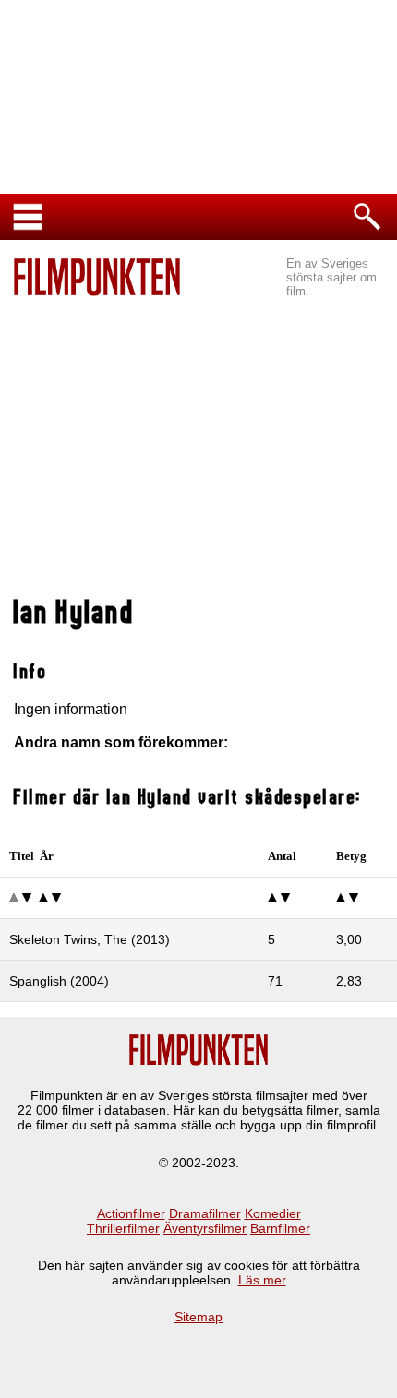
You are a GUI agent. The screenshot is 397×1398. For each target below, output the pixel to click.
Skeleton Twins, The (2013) (89, 939)
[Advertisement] (198, 448)
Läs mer (262, 1280)
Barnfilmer (280, 1228)
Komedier (273, 1213)
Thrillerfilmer (123, 1228)
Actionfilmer (131, 1213)
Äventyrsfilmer (205, 1228)
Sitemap (198, 1316)
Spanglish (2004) (59, 981)
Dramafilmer (205, 1213)
